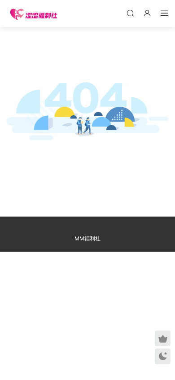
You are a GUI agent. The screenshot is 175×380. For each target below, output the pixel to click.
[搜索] (130, 13)
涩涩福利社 (34, 13)
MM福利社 (87, 238)
